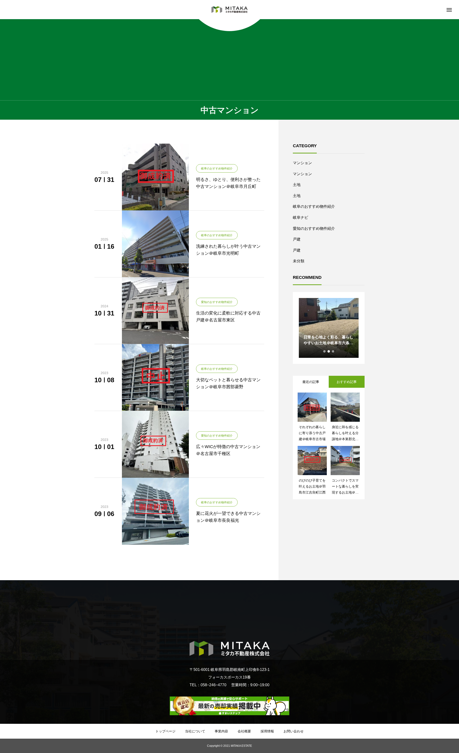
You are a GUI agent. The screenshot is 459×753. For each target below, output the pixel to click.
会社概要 (244, 731)
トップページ (165, 731)
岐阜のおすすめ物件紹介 (314, 206)
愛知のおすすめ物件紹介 (314, 228)
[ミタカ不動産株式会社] (230, 9)
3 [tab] (333, 351)
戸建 (297, 239)
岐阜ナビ (300, 217)
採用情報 (267, 731)
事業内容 (221, 731)
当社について (195, 731)
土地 (297, 185)
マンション (302, 163)
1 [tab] (324, 351)
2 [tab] (329, 351)
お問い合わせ (294, 731)
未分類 (298, 261)
